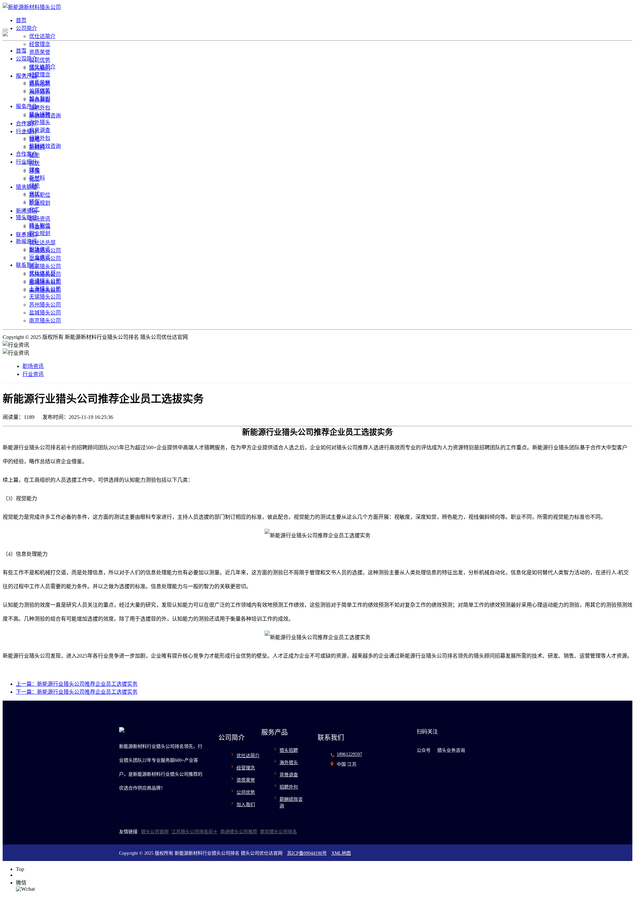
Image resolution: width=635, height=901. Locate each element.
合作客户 (26, 123)
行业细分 (26, 131)
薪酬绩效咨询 (45, 146)
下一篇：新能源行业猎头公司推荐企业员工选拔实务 (77, 692)
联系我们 (26, 234)
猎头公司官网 (155, 831)
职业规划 (39, 203)
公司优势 (39, 60)
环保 (34, 201)
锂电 (34, 170)
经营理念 (39, 44)
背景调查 (39, 130)
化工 (34, 209)
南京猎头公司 (45, 320)
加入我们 (39, 98)
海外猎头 (39, 122)
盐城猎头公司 (45, 312)
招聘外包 (39, 107)
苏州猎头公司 (45, 304)
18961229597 (349, 754)
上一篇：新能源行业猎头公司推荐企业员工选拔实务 (77, 684)
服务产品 (26, 76)
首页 (21, 20)
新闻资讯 (26, 211)
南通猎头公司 (45, 281)
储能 (34, 185)
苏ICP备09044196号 (307, 853)
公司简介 (26, 28)
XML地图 (341, 853)
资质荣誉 (39, 52)
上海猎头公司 (45, 289)
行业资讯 (39, 257)
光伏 (34, 193)
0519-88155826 (32, 875)
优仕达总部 (42, 242)
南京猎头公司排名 (278, 831)
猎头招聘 (39, 114)
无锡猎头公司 (45, 266)
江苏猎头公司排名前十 (194, 831)
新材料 (37, 178)
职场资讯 (39, 219)
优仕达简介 (42, 36)
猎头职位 (26, 187)
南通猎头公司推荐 (238, 831)
